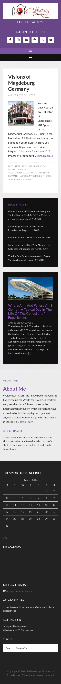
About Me (14, 389)
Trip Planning (23, 179)
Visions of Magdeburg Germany (21, 83)
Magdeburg (35, 176)
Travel (11, 179)
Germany (13, 176)
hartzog (23, 176)
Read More (26, 421)
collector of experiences (36, 172)
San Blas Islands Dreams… (21, 237)
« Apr (5, 537)
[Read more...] (45, 155)
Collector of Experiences (30, 11)
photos (47, 176)
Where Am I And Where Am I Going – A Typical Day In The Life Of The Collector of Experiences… (29, 215)
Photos (22, 169)
